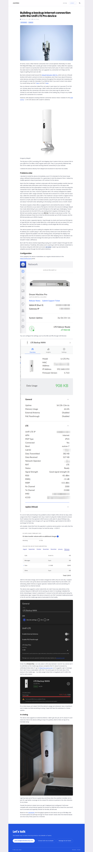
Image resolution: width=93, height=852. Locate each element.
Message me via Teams (65, 841)
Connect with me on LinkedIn (45, 841)
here (37, 83)
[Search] (79, 3)
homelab (31, 22)
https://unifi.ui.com (25, 258)
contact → (73, 3)
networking (24, 22)
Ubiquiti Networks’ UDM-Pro (50, 75)
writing (65, 3)
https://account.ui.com (46, 668)
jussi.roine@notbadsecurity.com (24, 840)
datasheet (31, 812)
